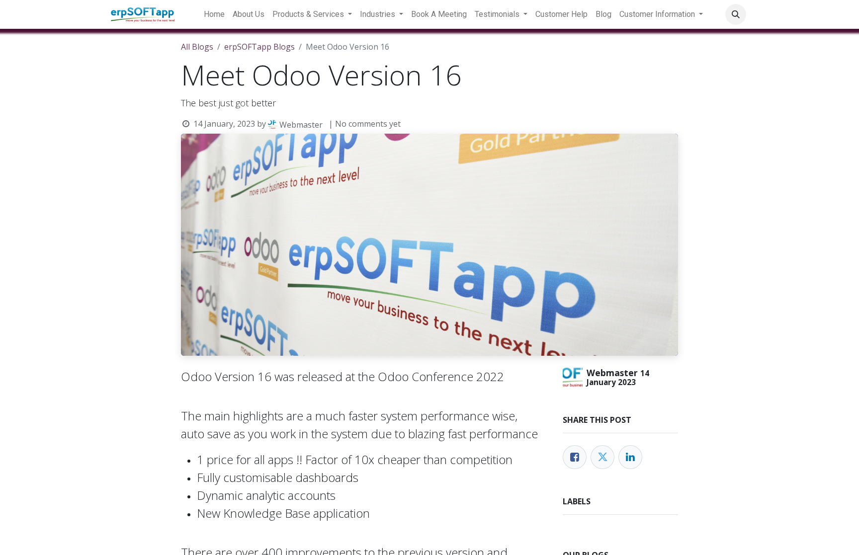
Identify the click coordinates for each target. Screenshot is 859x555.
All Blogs (197, 46)
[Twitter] (602, 457)
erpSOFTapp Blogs (259, 46)
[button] (735, 14)
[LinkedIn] (630, 457)
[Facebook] (575, 457)
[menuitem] (214, 14)
